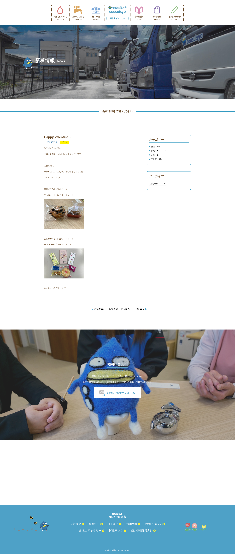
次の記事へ (140, 309)
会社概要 (75, 523)
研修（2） (155, 155)
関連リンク (116, 530)
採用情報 (157, 18)
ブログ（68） (157, 159)
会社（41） (156, 147)
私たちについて (60, 18)
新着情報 (139, 18)
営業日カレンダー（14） (162, 151)
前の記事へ (98, 309)
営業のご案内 (78, 18)
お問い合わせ (175, 18)
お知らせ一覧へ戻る (119, 309)
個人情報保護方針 (142, 530)
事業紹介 (94, 523)
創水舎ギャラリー (117, 18)
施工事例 (96, 18)
